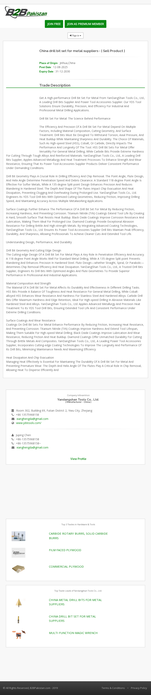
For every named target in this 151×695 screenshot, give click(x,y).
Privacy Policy (139, 688)
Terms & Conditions (113, 688)
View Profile (78, 458)
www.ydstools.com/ (28, 423)
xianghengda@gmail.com (32, 419)
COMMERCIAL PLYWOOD (66, 566)
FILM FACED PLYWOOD (65, 550)
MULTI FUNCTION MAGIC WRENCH (73, 633)
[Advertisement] (35, 489)
